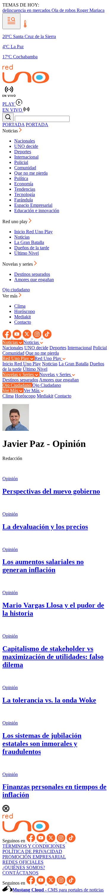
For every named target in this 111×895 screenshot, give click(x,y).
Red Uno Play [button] (16, 358)
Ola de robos (64, 10)
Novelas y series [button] (18, 264)
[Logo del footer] (25, 830)
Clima (19, 306)
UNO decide (26, 146)
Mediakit (22, 316)
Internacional (26, 156)
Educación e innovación (36, 210)
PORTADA (13, 124)
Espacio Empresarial (33, 205)
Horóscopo (24, 311)
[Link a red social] (7, 336)
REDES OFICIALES (23, 862)
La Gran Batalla (29, 242)
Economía (23, 183)
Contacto (22, 322)
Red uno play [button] (15, 221)
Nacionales (24, 140)
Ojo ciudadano (16, 289)
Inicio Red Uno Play (33, 231)
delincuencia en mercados (27, 10)
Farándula (23, 199)
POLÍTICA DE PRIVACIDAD (32, 851)
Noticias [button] (10, 130)
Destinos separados (32, 274)
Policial (21, 162)
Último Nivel (26, 253)
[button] (11, 21)
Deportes (22, 151)
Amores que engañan (34, 279)
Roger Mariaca (90, 10)
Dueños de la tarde (31, 247)
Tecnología (24, 194)
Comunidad (25, 167)
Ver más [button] (10, 295)
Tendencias (24, 189)
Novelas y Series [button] (18, 374)
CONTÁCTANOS (20, 872)
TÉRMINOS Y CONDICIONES (33, 846)
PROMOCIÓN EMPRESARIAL (34, 856)
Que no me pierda (31, 173)
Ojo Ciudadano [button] (17, 385)
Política (21, 178)
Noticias (22, 237)
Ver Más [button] (10, 390)
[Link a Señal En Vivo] (55, 92)
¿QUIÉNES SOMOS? (23, 867)
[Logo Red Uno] (25, 81)
